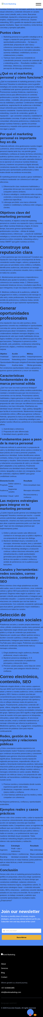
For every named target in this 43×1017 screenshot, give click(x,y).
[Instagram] (25, 1003)
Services (4, 968)
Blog (3, 973)
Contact (4, 977)
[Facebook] (30, 1003)
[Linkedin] (20, 1003)
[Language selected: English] (34, 1014)
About (3, 964)
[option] (36, 1015)
